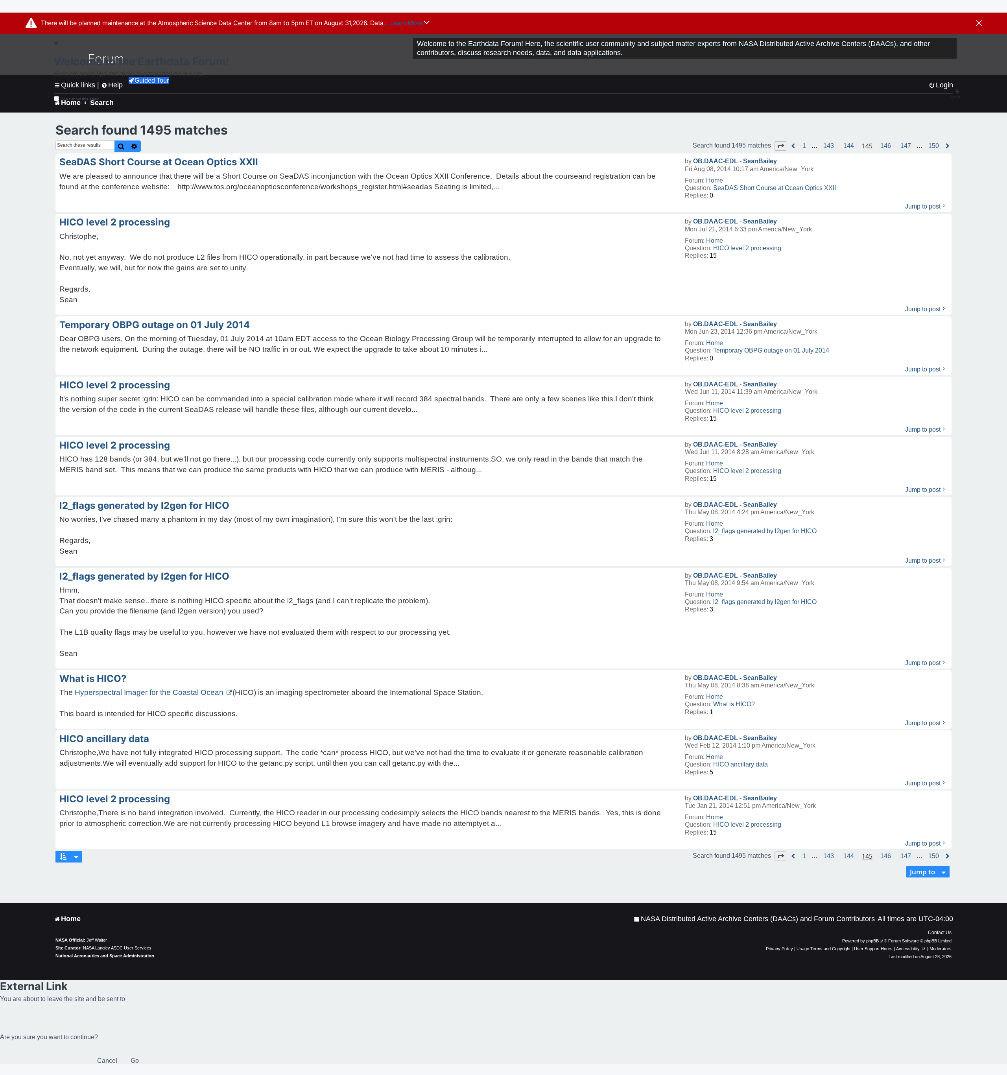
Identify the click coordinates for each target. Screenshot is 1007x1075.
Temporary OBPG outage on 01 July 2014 (771, 350)
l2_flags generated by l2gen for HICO (765, 531)
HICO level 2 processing (747, 248)
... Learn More (404, 23)
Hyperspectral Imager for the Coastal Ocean (150, 692)
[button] (780, 146)
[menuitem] (754, 919)
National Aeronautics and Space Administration (104, 955)
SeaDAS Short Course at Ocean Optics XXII (774, 188)
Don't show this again (80, 99)
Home (714, 180)
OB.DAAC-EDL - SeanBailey (735, 161)
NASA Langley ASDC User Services (117, 948)
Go (135, 1060)
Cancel (107, 1060)
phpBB (872, 940)
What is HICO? (734, 704)
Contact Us (940, 932)
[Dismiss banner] (979, 24)
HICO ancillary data (740, 764)
